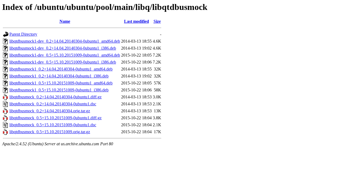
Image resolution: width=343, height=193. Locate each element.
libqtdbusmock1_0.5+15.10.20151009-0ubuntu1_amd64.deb (61, 83)
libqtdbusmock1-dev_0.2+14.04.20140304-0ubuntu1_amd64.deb (64, 41)
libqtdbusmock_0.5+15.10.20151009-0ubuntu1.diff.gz (55, 118)
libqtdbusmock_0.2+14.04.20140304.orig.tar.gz (49, 111)
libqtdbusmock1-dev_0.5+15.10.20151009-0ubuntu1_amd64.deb (64, 55)
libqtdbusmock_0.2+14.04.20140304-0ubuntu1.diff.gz (55, 97)
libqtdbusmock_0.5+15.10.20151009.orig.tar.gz (49, 131)
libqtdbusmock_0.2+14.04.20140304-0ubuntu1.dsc (52, 104)
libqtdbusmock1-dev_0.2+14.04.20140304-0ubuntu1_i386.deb (62, 48)
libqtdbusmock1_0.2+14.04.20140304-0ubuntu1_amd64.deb (61, 69)
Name (64, 21)
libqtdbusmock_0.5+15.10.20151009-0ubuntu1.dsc (52, 125)
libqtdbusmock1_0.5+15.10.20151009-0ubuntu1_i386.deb (59, 90)
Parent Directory (23, 34)
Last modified (136, 21)
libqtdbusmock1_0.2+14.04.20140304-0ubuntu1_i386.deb (59, 76)
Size (157, 21)
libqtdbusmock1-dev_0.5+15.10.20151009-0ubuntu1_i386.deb (62, 62)
